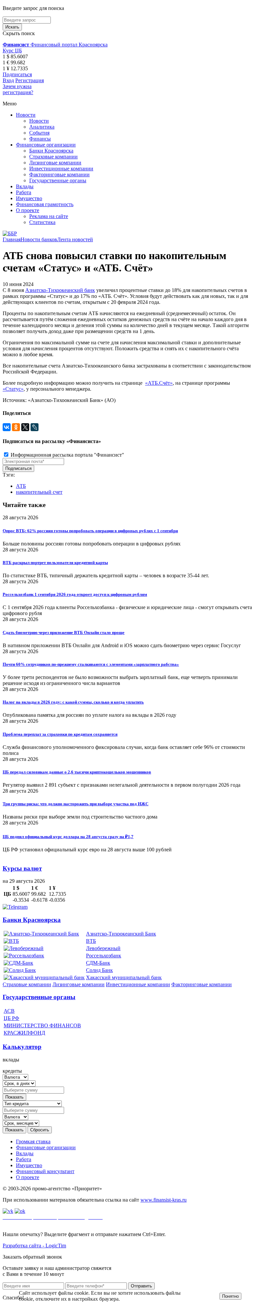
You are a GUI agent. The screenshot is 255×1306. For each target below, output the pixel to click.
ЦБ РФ (11, 1018)
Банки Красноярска (51, 150)
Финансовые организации (46, 144)
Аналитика (41, 127)
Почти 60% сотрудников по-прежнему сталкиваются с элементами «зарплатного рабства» (91, 664)
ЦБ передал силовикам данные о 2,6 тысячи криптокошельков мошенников (77, 771)
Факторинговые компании (59, 174)
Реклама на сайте (48, 216)
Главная (12, 239)
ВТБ (91, 941)
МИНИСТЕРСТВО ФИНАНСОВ (42, 1025)
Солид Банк (99, 970)
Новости (26, 115)
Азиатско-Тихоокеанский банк (60, 290)
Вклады (25, 186)
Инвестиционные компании (61, 168)
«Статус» (13, 389)
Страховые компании (53, 156)
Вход (8, 80)
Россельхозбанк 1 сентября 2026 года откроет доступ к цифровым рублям (75, 594)
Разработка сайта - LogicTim (34, 1245)
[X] (25, 427)
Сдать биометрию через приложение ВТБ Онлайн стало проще (64, 632)
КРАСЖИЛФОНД (24, 1033)
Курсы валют (22, 868)
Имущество (29, 198)
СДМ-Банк (98, 963)
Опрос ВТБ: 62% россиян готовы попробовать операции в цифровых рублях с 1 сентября (90, 530)
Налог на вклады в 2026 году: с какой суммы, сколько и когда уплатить (73, 702)
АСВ (9, 1011)
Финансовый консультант (45, 1171)
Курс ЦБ (12, 50)
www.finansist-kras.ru (163, 1200)
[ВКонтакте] (7, 427)
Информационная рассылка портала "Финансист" (66, 455)
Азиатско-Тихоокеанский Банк (121, 934)
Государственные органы (57, 180)
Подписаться (17, 74)
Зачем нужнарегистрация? (18, 89)
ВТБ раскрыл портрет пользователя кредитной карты (55, 562)
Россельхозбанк (103, 955)
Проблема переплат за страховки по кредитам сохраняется (60, 734)
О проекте (27, 210)
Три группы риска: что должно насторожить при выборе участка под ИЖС (75, 803)
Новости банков (39, 239)
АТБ (21, 486)
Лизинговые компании (55, 162)
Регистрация (29, 80)
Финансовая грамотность (44, 204)
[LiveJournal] (35, 427)
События (39, 133)
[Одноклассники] (16, 427)
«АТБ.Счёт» (159, 383)
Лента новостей (75, 239)
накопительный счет (39, 492)
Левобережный (103, 948)
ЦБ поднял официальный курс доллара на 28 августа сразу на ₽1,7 (68, 836)
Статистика (42, 222)
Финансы (40, 139)
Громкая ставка (33, 1141)
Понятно (230, 1296)
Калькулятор (22, 1046)
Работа (23, 192)
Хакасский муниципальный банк (124, 977)
